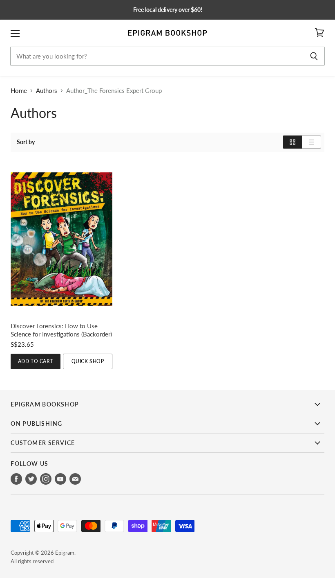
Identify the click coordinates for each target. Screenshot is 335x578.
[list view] (311, 142)
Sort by (26, 142)
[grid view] (292, 142)
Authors (46, 90)
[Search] (314, 56)
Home (19, 90)
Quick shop (87, 361)
